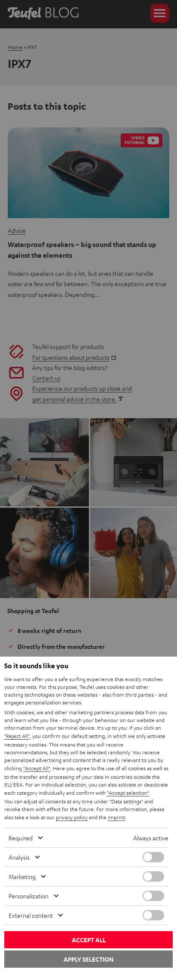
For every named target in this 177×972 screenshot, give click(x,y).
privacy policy (72, 817)
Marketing (22, 876)
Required (21, 838)
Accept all (89, 940)
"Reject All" (17, 735)
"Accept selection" (128, 792)
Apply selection (88, 959)
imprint (116, 817)
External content (31, 915)
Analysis (19, 857)
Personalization (29, 896)
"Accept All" (36, 768)
